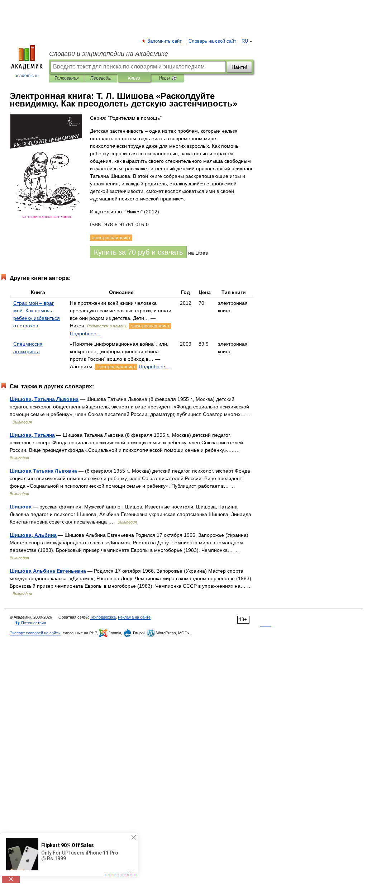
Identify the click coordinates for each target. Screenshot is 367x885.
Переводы (100, 78)
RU (245, 41)
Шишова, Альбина (33, 535)
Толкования (66, 78)
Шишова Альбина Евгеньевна (48, 571)
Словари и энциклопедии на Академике (108, 53)
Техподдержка (103, 617)
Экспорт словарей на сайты (35, 633)
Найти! (239, 67)
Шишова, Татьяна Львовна (44, 399)
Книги (134, 78)
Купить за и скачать (138, 252)
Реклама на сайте (134, 617)
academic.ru (27, 75)
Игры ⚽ (167, 78)
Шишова (21, 507)
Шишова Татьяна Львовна (43, 471)
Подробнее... (85, 333)
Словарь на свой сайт (212, 41)
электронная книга (150, 325)
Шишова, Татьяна (32, 435)
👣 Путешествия (30, 623)
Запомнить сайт (165, 41)
